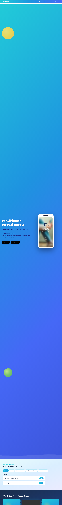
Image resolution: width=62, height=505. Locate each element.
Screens (49, 1)
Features (44, 1)
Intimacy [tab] (11, 470)
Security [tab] (5, 470)
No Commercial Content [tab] (31, 470)
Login (53, 1)
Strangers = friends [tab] (20, 470)
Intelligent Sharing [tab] (43, 470)
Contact (57, 1)
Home (40, 1)
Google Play (15, 242)
